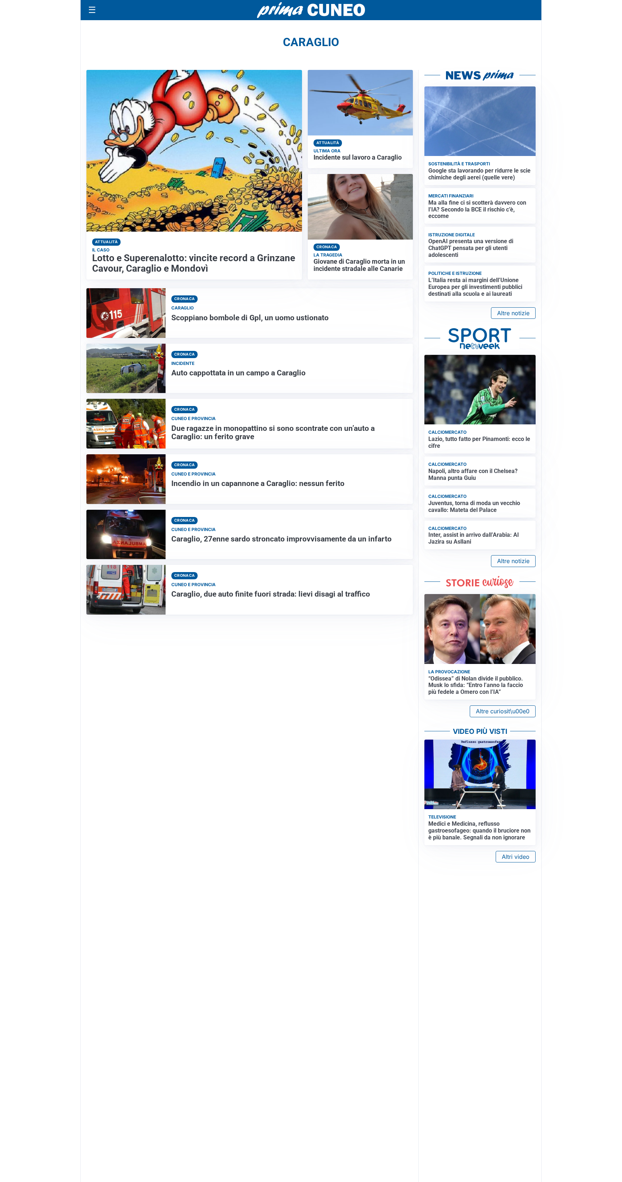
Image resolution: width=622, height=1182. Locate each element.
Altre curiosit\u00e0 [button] (502, 711)
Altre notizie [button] (513, 313)
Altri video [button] (515, 856)
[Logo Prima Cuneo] (311, 10)
